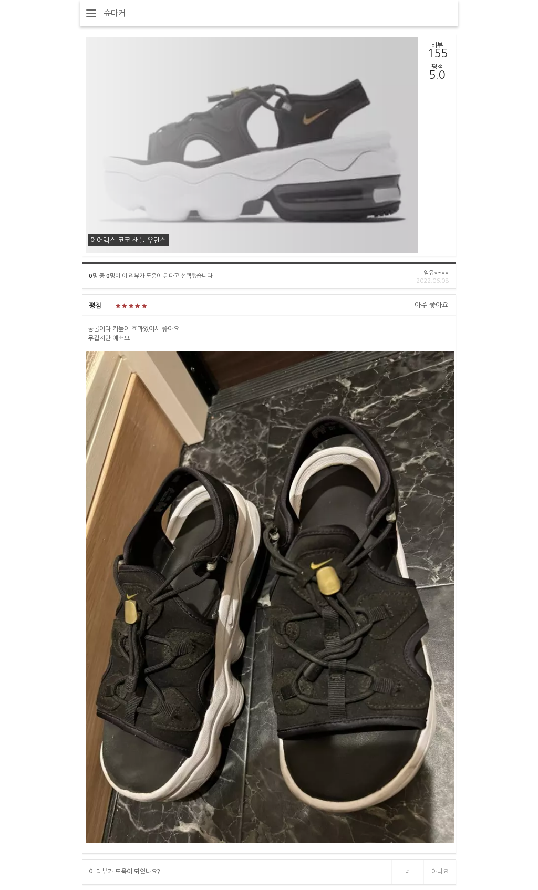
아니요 (440, 871)
